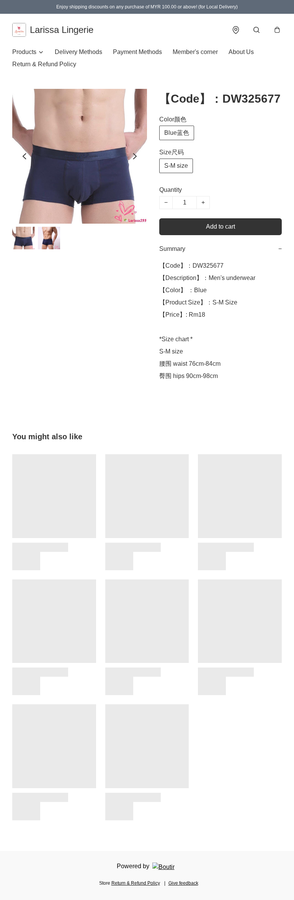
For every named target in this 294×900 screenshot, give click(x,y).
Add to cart (220, 226)
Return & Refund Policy (44, 64)
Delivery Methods (78, 52)
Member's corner (195, 52)
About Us (241, 52)
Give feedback (183, 883)
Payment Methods (137, 52)
